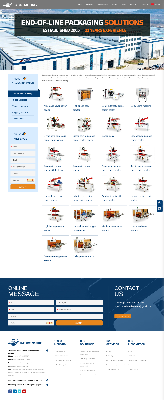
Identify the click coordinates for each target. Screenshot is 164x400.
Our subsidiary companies (137, 360)
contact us (122, 316)
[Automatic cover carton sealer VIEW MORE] (55, 94)
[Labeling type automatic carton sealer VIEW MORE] (84, 184)
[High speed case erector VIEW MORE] (84, 94)
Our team (131, 356)
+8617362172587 (135, 302)
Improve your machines (114, 360)
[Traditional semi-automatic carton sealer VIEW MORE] (142, 154)
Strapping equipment (87, 370)
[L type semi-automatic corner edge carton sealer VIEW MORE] (55, 124)
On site (108, 351)
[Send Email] (160, 209)
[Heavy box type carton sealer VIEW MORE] (142, 184)
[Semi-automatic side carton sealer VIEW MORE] (113, 184)
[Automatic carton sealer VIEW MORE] (84, 154)
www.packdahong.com (21, 366)
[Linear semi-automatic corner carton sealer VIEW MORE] (84, 124)
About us (133, 4)
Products (89, 4)
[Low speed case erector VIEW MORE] (142, 214)
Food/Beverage (59, 351)
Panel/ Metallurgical (61, 356)
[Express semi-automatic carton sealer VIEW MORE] (113, 154)
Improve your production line (116, 365)
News (124, 4)
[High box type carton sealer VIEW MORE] (55, 214)
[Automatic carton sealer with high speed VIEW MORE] (55, 154)
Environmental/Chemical (62, 360)
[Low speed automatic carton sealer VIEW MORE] (142, 124)
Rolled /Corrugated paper (63, 365)
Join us (130, 365)
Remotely (109, 356)
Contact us (144, 4)
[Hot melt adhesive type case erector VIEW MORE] (84, 214)
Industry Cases (102, 4)
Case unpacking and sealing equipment (90, 352)
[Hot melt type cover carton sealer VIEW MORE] (55, 184)
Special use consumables (89, 375)
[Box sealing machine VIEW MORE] (142, 94)
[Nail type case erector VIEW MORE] (84, 244)
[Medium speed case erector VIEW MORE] (113, 214)
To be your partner (112, 369)
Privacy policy (133, 369)
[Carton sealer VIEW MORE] (113, 124)
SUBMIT (23, 187)
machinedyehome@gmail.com (137, 306)
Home (80, 4)
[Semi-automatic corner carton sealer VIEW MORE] (113, 94)
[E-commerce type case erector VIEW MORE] (55, 244)
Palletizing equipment (87, 359)
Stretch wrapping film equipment (87, 364)
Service (114, 4)
